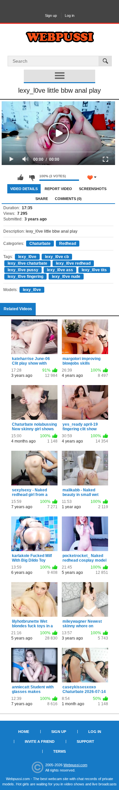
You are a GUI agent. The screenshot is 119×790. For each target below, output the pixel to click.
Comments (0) (68, 199)
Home (23, 732)
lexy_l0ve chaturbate (27, 263)
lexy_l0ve (27, 256)
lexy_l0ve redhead (73, 263)
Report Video (58, 189)
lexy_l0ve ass (60, 270)
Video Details (24, 189)
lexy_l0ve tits (94, 270)
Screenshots (92, 189)
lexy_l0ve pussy (23, 270)
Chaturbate (40, 243)
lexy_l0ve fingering (25, 276)
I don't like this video (31, 177)
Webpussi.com (75, 765)
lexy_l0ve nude (66, 276)
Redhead (67, 243)
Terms (59, 751)
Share (41, 199)
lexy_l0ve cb (57, 256)
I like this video (20, 177)
